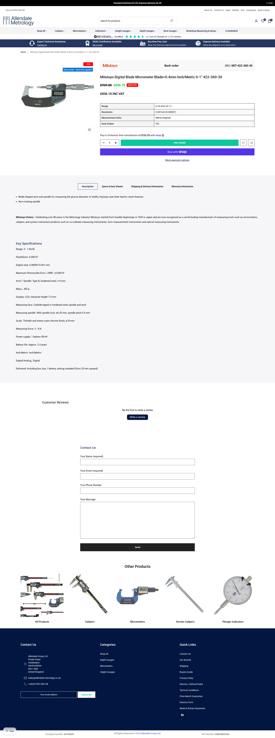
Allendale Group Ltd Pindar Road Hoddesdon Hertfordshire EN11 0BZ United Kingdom (38, 664)
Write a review (137, 417)
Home (23, 52)
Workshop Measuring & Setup (201, 31)
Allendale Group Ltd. (151, 733)
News (228, 10)
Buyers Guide (186, 672)
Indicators (100, 31)
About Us (208, 10)
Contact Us (219, 10)
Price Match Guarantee (191, 696)
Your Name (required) (91, 456)
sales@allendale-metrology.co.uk (44, 678)
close (6, 3)
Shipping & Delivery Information (147, 186)
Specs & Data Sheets (112, 186)
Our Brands (185, 660)
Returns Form (186, 702)
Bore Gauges (170, 31)
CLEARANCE (231, 31)
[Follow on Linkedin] (182, 715)
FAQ (242, 10)
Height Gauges (122, 31)
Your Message (87, 499)
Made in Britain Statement (192, 708)
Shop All (41, 31)
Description (88, 186)
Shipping (184, 666)
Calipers (59, 31)
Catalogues (251, 10)
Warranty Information (182, 186)
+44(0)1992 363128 (38, 684)
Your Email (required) (91, 470)
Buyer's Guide (263, 10)
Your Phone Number (91, 485)
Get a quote (97, 45)
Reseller (235, 10)
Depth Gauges (147, 31)
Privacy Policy (186, 678)
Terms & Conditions (189, 690)
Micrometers (79, 31)
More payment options (177, 160)
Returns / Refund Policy (191, 684)
